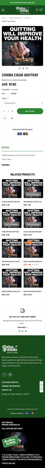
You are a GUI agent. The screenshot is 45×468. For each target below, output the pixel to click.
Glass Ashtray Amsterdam (12, 202)
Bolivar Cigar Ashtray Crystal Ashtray (33, 291)
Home (4, 18)
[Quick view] (17, 193)
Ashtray (27, 18)
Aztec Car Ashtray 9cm (33, 232)
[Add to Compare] (12, 118)
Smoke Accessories (15, 18)
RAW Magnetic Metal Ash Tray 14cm (33, 202)
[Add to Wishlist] (5, 118)
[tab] (22, 148)
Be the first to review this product (14, 80)
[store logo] (23, 10)
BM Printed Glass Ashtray (12, 261)
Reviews (6, 165)
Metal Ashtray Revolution (33, 261)
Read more (22, 327)
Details (5, 147)
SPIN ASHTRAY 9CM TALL (10, 232)
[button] (6, 46)
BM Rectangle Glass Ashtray (12, 291)
